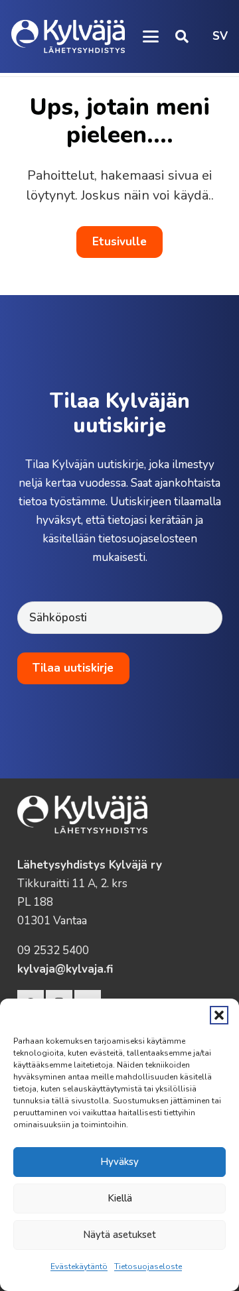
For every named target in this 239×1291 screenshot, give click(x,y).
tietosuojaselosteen (147, 538)
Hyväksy (119, 1161)
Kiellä (120, 1198)
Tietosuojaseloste (148, 1266)
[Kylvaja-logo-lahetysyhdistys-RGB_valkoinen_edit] (68, 36)
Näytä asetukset (119, 1234)
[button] (219, 1015)
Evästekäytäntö (79, 1266)
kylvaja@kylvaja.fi (65, 969)
